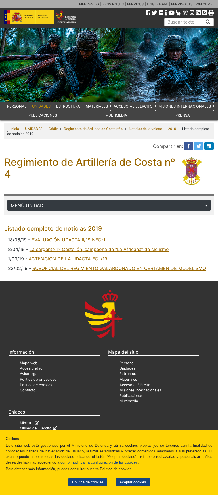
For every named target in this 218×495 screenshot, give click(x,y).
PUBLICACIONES (42, 115)
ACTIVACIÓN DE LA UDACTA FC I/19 (68, 259)
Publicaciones (131, 395)
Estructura (128, 374)
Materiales (128, 379)
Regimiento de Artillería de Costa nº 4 (93, 129)
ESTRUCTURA (68, 106)
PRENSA (182, 115)
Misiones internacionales (140, 390)
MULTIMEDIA (116, 115)
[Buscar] (208, 22)
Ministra (26, 423)
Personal (127, 363)
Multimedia (129, 401)
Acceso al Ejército (135, 385)
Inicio (15, 129)
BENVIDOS (135, 4)
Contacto (28, 390)
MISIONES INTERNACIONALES (184, 106)
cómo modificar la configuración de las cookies (99, 462)
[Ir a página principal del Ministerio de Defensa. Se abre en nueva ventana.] (29, 16)
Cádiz (53, 129)
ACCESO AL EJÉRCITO (133, 106)
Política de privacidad (38, 379)
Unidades (127, 368)
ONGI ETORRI (157, 4)
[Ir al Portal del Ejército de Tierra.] (70, 16)
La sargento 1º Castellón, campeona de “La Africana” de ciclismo (99, 249)
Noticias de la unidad (145, 129)
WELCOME (204, 4)
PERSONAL (16, 106)
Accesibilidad (31, 368)
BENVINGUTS (113, 4)
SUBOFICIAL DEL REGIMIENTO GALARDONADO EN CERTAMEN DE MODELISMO (119, 268)
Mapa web (28, 363)
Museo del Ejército (36, 428)
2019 (172, 129)
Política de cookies (88, 482)
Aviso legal (29, 374)
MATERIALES (97, 106)
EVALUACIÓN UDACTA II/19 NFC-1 (68, 240)
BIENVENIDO (89, 4)
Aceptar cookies (133, 482)
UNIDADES (41, 106)
